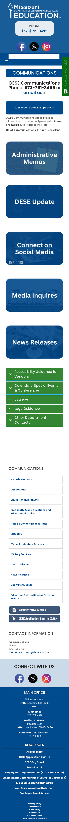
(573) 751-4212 (34, 31)
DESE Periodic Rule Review (35, 818)
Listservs (21, 399)
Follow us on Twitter (35, 46)
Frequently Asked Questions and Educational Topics (31, 511)
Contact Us (34, 812)
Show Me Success (21, 585)
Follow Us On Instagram (48, 46)
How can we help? (65, 73)
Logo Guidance (27, 408)
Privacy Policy (34, 803)
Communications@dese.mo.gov (29, 652)
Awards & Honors (21, 479)
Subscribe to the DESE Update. (33, 107)
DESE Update (18, 489)
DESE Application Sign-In (34, 757)
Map (34, 706)
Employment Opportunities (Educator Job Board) (34, 777)
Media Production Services (27, 544)
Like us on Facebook (23, 46)
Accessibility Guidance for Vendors (36, 374)
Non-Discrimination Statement (34, 788)
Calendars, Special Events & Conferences (36, 388)
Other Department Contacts (30, 420)
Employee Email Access (34, 793)
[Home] (34, 9)
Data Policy (34, 809)
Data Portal (34, 767)
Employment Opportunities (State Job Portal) (34, 772)
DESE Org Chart (34, 762)
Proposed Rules (34, 815)
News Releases (20, 574)
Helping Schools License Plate (29, 523)
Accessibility (34, 751)
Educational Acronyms (25, 499)
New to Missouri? (21, 564)
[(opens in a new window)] (34, 295)
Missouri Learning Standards (34, 783)
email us (33, 93)
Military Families (21, 554)
